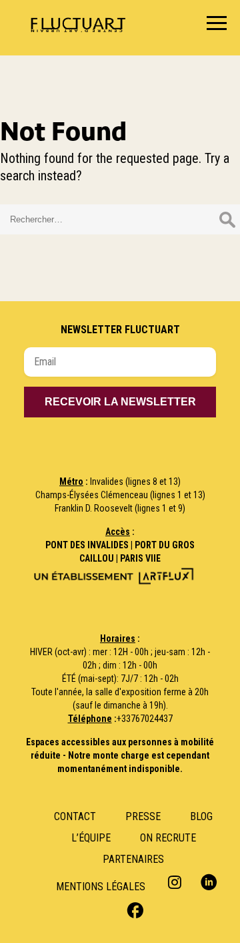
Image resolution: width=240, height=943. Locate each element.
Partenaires (133, 859)
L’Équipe (91, 837)
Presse (143, 816)
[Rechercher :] (120, 218)
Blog (201, 816)
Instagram (176, 882)
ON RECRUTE (168, 837)
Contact (75, 816)
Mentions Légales (100, 886)
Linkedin (209, 882)
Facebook (133, 909)
